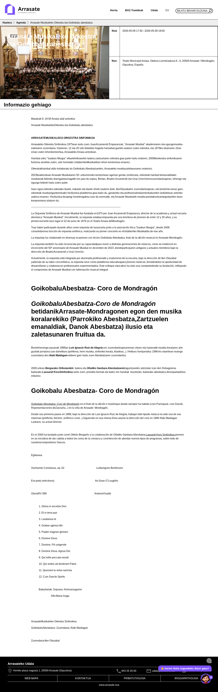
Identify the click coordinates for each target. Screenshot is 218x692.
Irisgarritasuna (186, 678)
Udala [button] (154, 10)
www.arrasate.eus (109, 685)
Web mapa (31, 678)
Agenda (21, 22)
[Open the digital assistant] (206, 679)
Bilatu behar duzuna (192, 10)
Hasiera (7, 22)
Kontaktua (83, 678)
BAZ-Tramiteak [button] (134, 10)
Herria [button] (113, 10)
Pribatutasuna (135, 678)
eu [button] (167, 10)
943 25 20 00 (128, 671)
